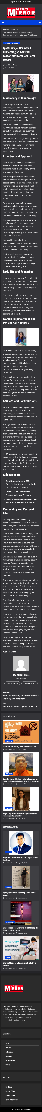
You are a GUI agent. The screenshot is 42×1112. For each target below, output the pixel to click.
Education (9, 1056)
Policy (13, 1095)
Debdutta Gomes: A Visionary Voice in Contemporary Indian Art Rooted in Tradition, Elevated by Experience (21, 780)
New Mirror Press (11, 65)
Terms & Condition (12, 1100)
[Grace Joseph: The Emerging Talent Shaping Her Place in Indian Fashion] (21, 913)
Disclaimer (9, 1087)
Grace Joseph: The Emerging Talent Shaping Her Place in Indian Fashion (20, 929)
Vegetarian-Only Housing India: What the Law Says (19, 746)
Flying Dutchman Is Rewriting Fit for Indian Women (19, 893)
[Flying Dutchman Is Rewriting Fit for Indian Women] (21, 878)
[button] (3, 22)
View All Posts (29, 683)
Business (8, 852)
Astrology (7, 43)
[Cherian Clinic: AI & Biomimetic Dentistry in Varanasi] (21, 948)
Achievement (10, 922)
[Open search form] (40, 23)
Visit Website (12, 683)
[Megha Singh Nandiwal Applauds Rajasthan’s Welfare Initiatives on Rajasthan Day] (21, 799)
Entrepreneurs (10, 1060)
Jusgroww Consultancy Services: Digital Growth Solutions (20, 858)
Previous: (21, 695)
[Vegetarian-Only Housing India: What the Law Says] (21, 732)
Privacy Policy (10, 1091)
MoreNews (16, 1109)
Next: (20, 705)
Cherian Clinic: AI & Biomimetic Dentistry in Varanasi (19, 964)
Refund (8, 1095)
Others (8, 1064)
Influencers (15, 43)
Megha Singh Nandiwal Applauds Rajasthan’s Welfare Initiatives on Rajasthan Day (20, 814)
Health (8, 957)
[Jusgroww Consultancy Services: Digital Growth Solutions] (21, 843)
